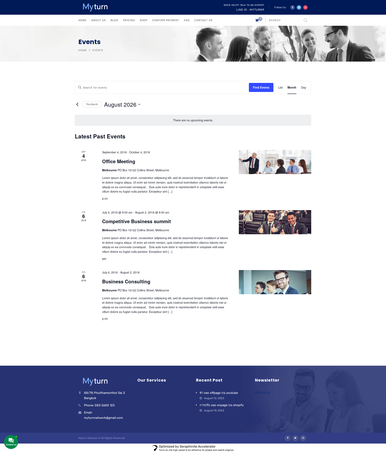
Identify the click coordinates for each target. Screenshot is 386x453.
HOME (82, 20)
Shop (143, 20)
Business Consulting (126, 281)
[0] (257, 21)
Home (82, 50)
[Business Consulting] (275, 282)
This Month (92, 104)
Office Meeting (118, 161)
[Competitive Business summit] (275, 222)
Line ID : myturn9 (250, 9)
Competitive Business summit (136, 221)
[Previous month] (77, 104)
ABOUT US (98, 20)
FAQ (187, 20)
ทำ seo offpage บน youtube (219, 393)
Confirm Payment (165, 20)
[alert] (193, 120)
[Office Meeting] (275, 162)
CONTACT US (203, 20)
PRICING (129, 20)
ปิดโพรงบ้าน (262, 392)
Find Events (261, 87)
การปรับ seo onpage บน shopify (222, 405)
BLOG (114, 20)
